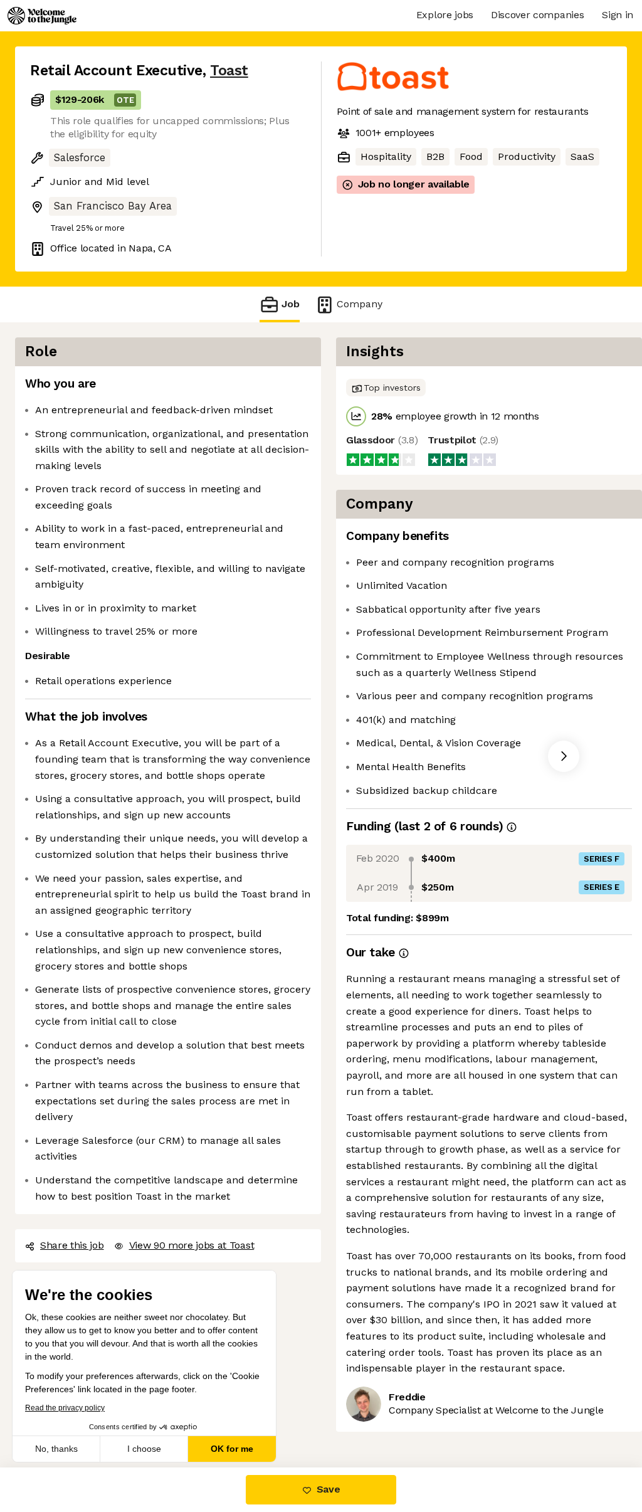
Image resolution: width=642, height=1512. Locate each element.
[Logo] (42, 15)
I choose (144, 1449)
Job (291, 304)
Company (359, 304)
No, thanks (56, 1449)
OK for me (232, 1449)
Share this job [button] (72, 1245)
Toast (229, 70)
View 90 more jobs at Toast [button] (192, 1245)
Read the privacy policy (65, 1408)
